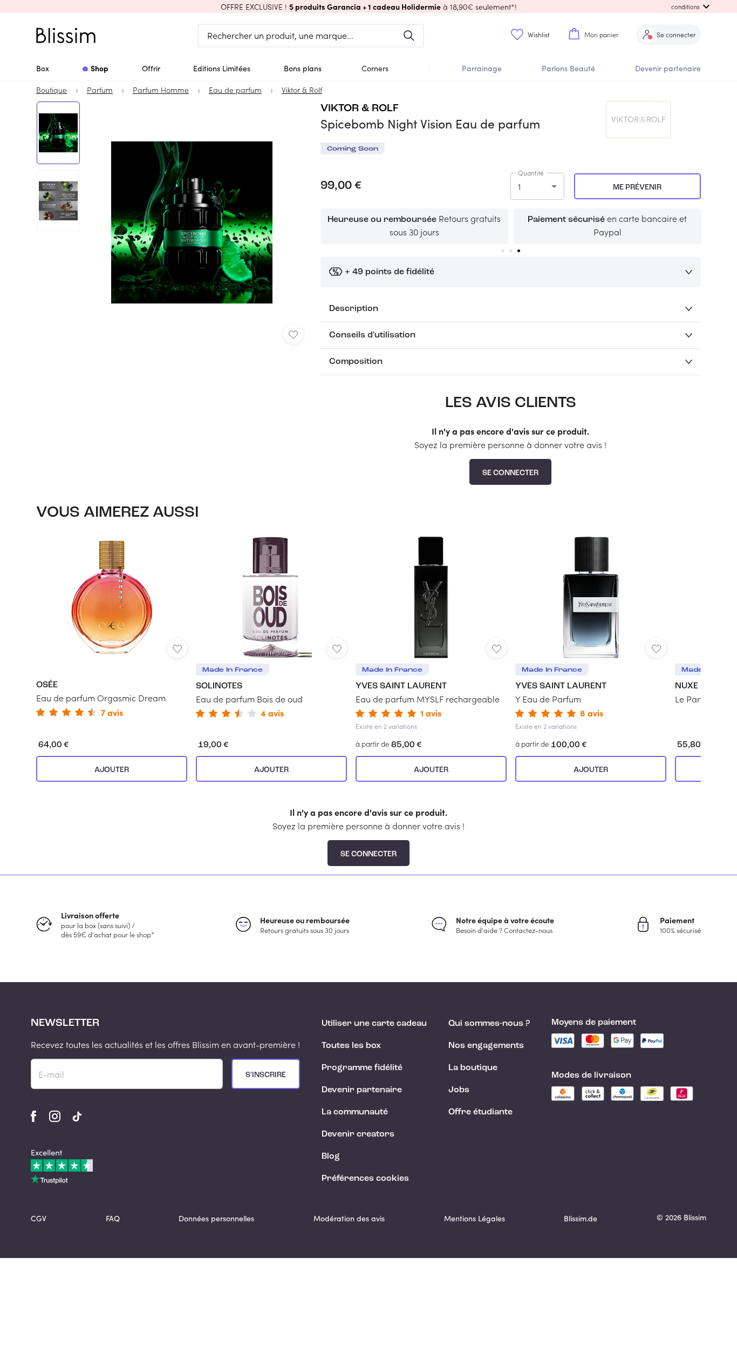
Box (42, 68)
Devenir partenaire (668, 68)
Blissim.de (580, 1218)
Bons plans (303, 68)
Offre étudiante (480, 1112)
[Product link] (111, 626)
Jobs (458, 1090)
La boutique (472, 1068)
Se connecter (510, 473)
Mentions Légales (474, 1218)
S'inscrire (265, 1075)
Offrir (151, 68)
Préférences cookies (365, 1178)
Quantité (531, 172)
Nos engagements (486, 1046)
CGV (38, 1218)
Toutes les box (351, 1046)
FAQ (113, 1218)
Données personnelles (216, 1218)
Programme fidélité (362, 1068)
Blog (331, 1156)
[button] (368, 6)
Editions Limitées (221, 68)
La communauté (355, 1112)
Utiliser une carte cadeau (374, 1023)
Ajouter (111, 770)
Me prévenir (637, 187)
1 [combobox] (519, 186)
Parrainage (482, 68)
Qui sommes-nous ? (489, 1023)
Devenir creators (358, 1134)
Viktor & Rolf (359, 108)
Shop (99, 68)
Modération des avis (349, 1218)
